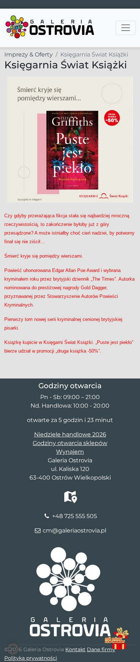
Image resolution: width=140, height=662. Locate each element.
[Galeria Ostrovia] (50, 17)
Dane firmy (101, 649)
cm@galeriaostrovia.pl (74, 530)
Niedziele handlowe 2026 (70, 434)
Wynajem (70, 451)
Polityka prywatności (30, 658)
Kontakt (75, 649)
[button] (13, 649)
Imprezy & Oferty (28, 54)
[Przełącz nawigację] (126, 28)
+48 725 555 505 (74, 516)
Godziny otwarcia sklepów (70, 443)
